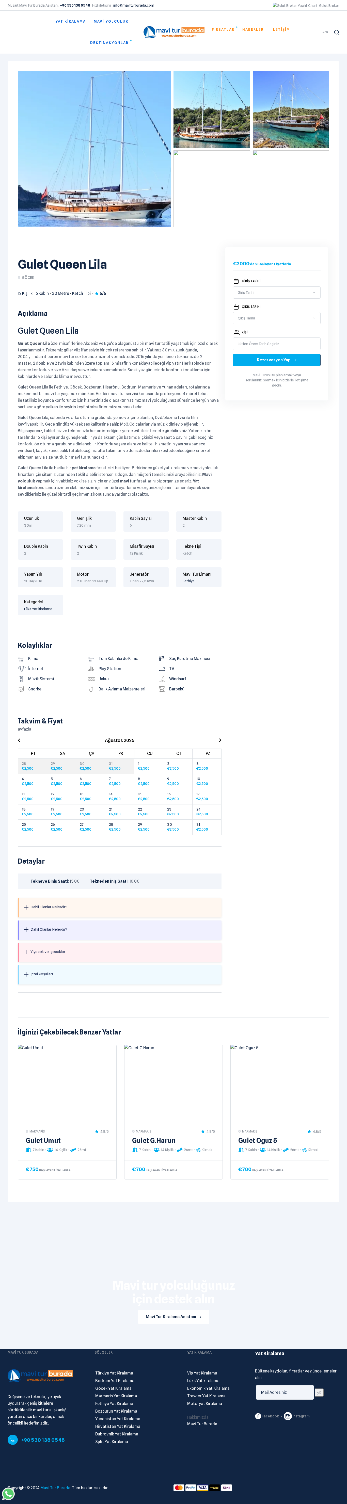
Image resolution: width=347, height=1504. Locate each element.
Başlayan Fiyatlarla (55, 1170)
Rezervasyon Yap (274, 360)
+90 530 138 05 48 (43, 1440)
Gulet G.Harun (154, 1140)
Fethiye (189, 581)
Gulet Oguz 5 (257, 1140)
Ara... (326, 32)
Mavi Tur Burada (55, 1487)
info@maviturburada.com (133, 5)
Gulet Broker (329, 6)
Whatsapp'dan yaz (8, 1493)
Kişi (244, 332)
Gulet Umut (43, 1140)
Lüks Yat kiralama (38, 609)
